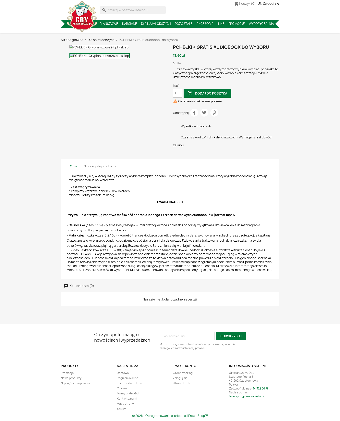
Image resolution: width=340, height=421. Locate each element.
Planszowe (109, 24)
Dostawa (123, 373)
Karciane (129, 24)
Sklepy (121, 409)
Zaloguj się (180, 378)
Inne (220, 24)
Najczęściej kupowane (76, 383)
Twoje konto (184, 366)
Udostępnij (194, 113)
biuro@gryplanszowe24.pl (246, 396)
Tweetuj (204, 113)
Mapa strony (125, 403)
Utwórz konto (182, 383)
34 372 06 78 (260, 388)
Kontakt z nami (127, 398)
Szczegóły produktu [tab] (100, 166)
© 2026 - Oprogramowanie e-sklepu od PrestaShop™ (170, 416)
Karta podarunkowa (130, 383)
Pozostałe (183, 24)
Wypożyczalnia (261, 24)
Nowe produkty (71, 378)
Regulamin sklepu (128, 378)
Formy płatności (128, 393)
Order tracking (183, 373)
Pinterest (214, 113)
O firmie (122, 388)
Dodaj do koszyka (207, 93)
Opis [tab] (73, 166)
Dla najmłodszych (156, 24)
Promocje (236, 24)
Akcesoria (205, 24)
